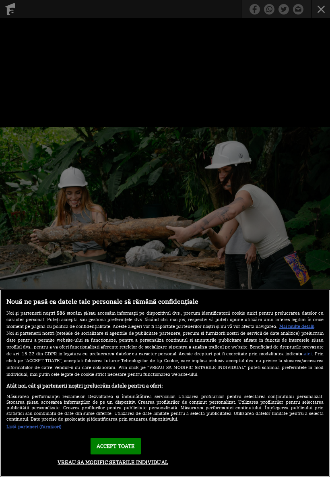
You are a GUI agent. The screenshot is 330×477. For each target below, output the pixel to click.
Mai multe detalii (296, 326)
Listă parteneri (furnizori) (34, 426)
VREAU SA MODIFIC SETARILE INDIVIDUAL (113, 462)
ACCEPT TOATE (116, 446)
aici (307, 353)
